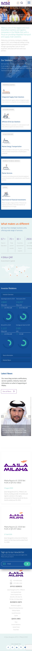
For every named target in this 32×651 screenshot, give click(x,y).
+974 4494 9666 (17, 580)
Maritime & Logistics (16, 605)
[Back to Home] (3, 643)
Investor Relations (16, 624)
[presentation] (2, 416)
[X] (21, 647)
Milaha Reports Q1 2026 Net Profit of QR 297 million (14, 528)
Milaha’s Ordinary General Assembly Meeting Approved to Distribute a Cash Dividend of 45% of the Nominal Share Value (14, 431)
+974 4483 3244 (17, 583)
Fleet (16, 622)
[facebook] (8, 647)
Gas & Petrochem (16, 613)
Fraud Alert (16, 629)
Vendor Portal (16, 627)
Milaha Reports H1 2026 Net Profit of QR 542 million (14, 481)
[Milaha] (5, 2)
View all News (6, 391)
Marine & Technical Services (16, 608)
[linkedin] (17, 647)
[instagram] (12, 647)
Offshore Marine (16, 610)
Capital (16, 615)
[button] (1, 21)
